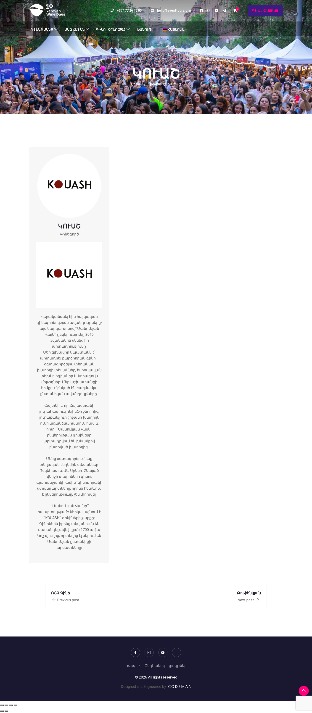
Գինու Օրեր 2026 (110, 29)
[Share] (11, 705)
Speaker (154, 84)
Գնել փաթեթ (265, 10)
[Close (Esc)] (15, 705)
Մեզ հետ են (75, 29)
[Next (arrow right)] (6, 711)
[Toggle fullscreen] (6, 705)
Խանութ (144, 29)
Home (136, 84)
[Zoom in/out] (2, 705)
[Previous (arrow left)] (2, 711)
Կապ (130, 665)
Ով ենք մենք (41, 29)
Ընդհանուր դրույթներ (166, 665)
